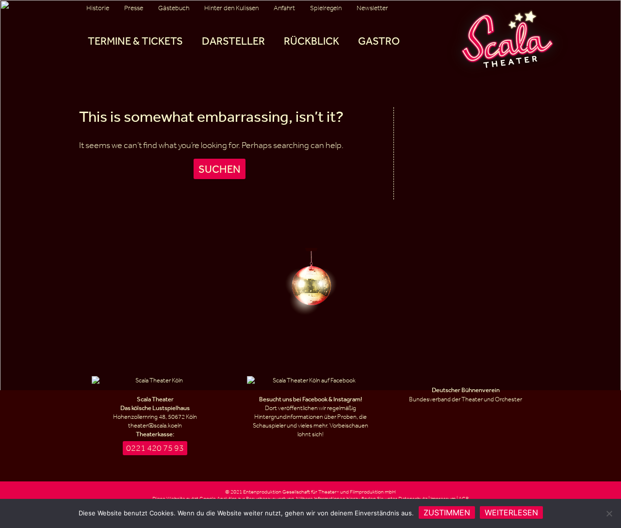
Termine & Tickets (135, 40)
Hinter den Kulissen (231, 8)
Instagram (346, 399)
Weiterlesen (511, 512)
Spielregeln (326, 8)
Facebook (314, 399)
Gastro (379, 40)
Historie (97, 8)
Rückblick (311, 40)
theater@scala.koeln (155, 425)
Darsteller (233, 40)
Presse (133, 8)
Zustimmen (447, 512)
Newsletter (372, 8)
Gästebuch (173, 8)
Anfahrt (284, 8)
